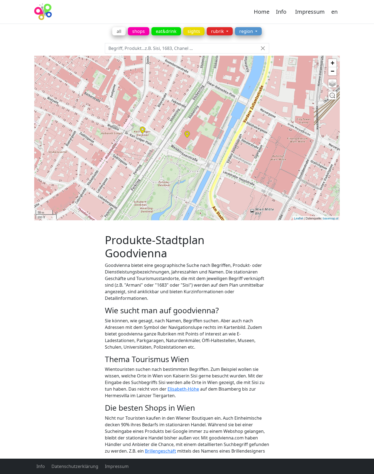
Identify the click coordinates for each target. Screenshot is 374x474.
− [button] (332, 71)
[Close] (263, 48)
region (246, 31)
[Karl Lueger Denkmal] (142, 130)
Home (261, 11)
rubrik (218, 31)
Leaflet (298, 218)
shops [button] (138, 31)
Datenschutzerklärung (74, 466)
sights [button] (194, 31)
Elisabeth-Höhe (183, 389)
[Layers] (332, 83)
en (334, 11)
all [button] (119, 31)
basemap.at (330, 218)
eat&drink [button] (166, 31)
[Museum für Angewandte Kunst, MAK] (187, 134)
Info (281, 11)
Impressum (310, 11)
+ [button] (332, 63)
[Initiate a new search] (332, 95)
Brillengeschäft (160, 451)
